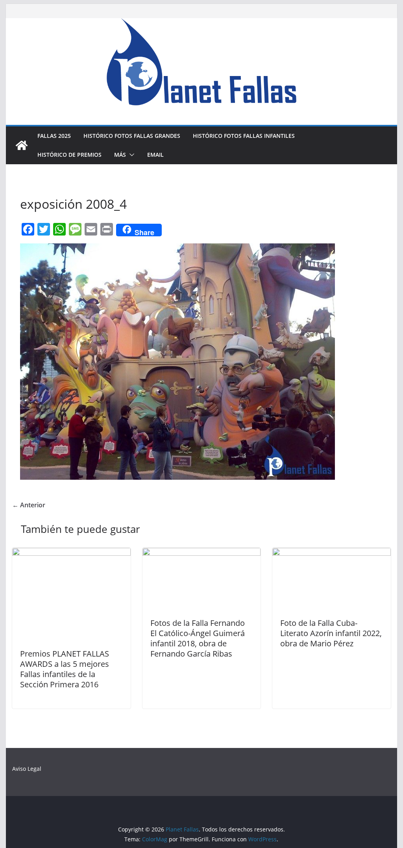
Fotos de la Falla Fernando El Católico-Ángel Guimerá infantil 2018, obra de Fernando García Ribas (197, 638)
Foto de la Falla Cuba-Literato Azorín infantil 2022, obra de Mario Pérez (331, 633)
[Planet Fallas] (21, 145)
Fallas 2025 (54, 135)
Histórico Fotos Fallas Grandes (131, 135)
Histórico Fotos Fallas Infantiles (244, 135)
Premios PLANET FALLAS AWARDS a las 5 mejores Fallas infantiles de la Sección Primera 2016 (64, 669)
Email (155, 154)
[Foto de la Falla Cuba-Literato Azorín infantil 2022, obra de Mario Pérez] (331, 553)
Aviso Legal (26, 768)
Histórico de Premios (69, 154)
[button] (130, 154)
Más (120, 154)
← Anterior (28, 505)
